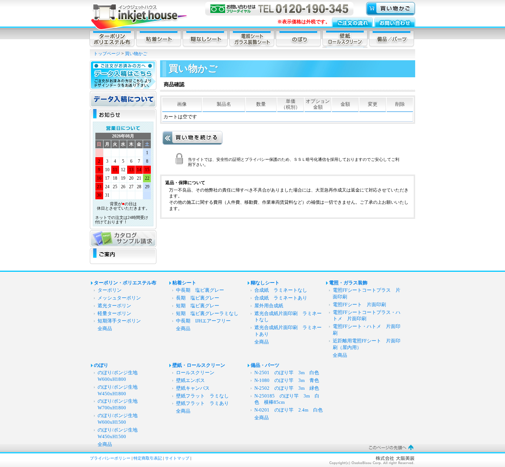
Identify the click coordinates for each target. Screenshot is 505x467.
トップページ (107, 53)
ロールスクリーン (195, 372)
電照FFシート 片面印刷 (362, 304)
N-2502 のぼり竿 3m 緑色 (286, 388)
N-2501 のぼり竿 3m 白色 (286, 372)
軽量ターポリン (114, 313)
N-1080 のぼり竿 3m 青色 (286, 380)
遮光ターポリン (114, 305)
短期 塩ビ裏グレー (197, 305)
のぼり (101, 365)
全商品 (105, 328)
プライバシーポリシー (110, 458)
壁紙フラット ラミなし (202, 396)
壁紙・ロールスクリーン (198, 365)
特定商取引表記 (147, 458)
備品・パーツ (265, 365)
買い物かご (136, 53)
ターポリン (110, 290)
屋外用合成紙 (268, 305)
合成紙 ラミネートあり (280, 298)
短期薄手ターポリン (119, 321)
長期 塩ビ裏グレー (197, 298)
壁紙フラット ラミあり (202, 403)
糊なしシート (265, 282)
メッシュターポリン (119, 298)
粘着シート (184, 282)
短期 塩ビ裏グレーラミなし (207, 313)
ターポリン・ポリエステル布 (125, 282)
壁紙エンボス (190, 380)
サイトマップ (177, 458)
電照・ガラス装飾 (348, 282)
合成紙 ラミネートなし (280, 290)
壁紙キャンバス (193, 388)
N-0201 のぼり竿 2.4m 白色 (288, 410)
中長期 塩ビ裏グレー (200, 290)
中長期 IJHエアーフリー (203, 321)
